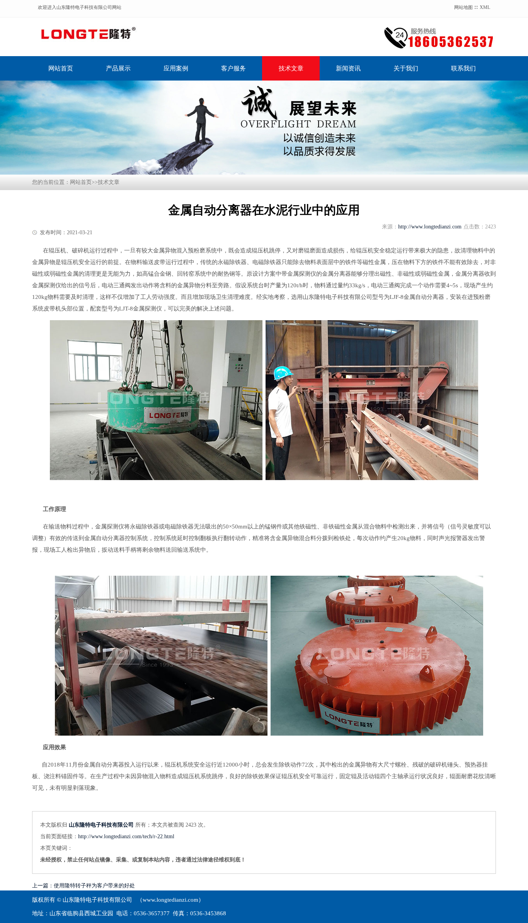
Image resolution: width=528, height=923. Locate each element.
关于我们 (405, 68)
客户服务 (233, 68)
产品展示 (118, 68)
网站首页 (60, 68)
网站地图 (463, 7)
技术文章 (291, 68)
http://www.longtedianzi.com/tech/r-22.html (126, 836)
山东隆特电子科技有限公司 (101, 825)
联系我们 (463, 68)
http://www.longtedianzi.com (430, 227)
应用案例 (176, 68)
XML (485, 7)
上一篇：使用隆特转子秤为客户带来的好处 (83, 886)
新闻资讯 (348, 68)
